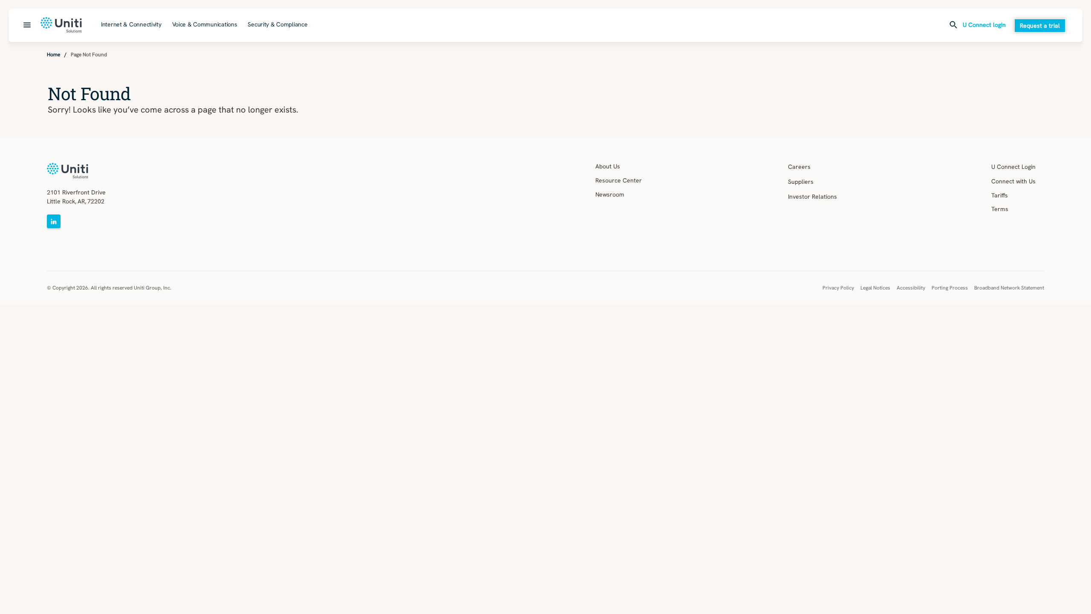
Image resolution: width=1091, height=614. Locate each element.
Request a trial (1040, 25)
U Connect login (984, 25)
